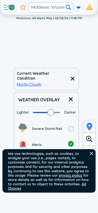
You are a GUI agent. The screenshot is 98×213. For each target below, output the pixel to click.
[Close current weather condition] (72, 79)
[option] (46, 129)
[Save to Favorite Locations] (23, 7)
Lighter (23, 112)
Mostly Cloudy (29, 84)
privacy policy (70, 175)
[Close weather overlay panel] (70, 99)
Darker (70, 112)
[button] (91, 153)
